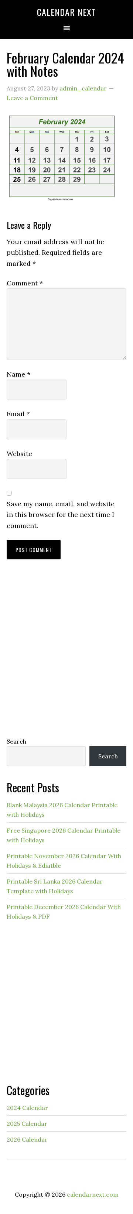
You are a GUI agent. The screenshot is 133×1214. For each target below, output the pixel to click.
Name (18, 374)
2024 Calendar (27, 1107)
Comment (25, 283)
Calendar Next (66, 11)
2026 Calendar (27, 1139)
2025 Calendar (27, 1123)
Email (18, 413)
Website (19, 453)
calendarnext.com (93, 1194)
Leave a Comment (32, 98)
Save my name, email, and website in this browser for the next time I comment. (61, 515)
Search (16, 741)
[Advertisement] (66, 655)
